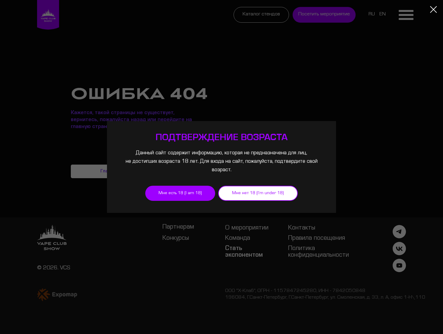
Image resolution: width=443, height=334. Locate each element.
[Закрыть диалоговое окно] (433, 9)
